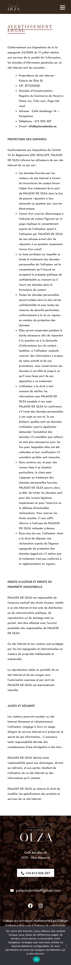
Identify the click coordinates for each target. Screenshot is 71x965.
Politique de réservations (17, 921)
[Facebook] (30, 905)
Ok (36, 959)
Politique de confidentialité (50, 926)
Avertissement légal (44, 921)
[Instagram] (40, 905)
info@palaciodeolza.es (42, 126)
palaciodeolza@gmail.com (38, 890)
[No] (66, 946)
